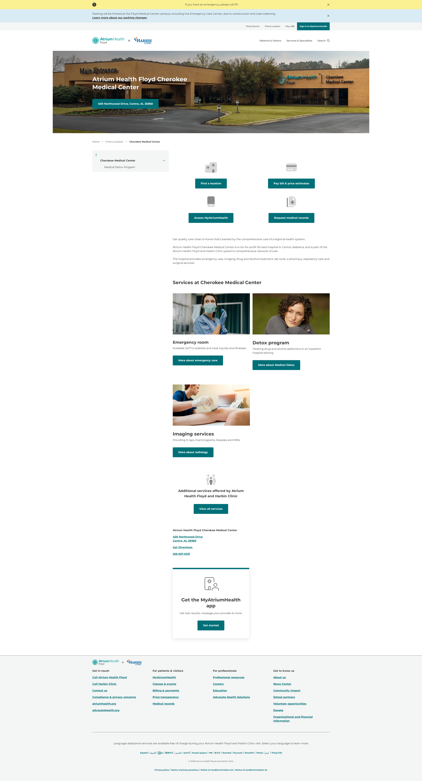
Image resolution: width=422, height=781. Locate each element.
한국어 (217, 753)
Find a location (211, 183)
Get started (211, 625)
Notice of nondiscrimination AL (251, 770)
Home (95, 141)
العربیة (153, 753)
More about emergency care (197, 360)
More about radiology (193, 452)
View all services (211, 508)
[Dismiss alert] (328, 5)
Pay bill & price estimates (291, 183)
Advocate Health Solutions (231, 697)
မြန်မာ (160, 753)
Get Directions (183, 547)
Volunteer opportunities (289, 703)
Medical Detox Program (119, 167)
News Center (282, 684)
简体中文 (169, 753)
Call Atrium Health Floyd (109, 677)
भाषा (210, 753)
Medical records (164, 703)
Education (220, 690)
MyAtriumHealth (164, 677)
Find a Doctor (253, 26)
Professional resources (228, 677)
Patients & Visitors (270, 40)
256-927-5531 (181, 554)
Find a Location (272, 26)
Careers (218, 684)
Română (227, 753)
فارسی (178, 753)
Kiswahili (249, 753)
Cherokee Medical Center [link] (144, 141)
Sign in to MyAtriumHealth (313, 26)
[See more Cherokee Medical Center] (163, 160)
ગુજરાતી (186, 753)
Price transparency (166, 697)
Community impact (286, 690)
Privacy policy (162, 770)
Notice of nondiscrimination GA (217, 770)
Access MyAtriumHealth (211, 217)
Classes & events (164, 684)
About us (279, 677)
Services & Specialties (299, 40)
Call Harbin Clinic (104, 684)
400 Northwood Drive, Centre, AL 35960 (125, 103)
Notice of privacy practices (184, 770)
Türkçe (259, 753)
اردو (267, 753)
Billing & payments (166, 690)
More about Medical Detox (276, 365)
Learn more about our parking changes (119, 17)
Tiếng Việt (276, 753)
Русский (237, 753)
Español (144, 753)
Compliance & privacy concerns (114, 697)
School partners (284, 697)
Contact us (99, 690)
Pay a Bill (290, 26)
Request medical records (291, 217)
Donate (278, 710)
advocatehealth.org (105, 710)
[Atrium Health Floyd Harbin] (122, 40)
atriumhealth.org (104, 703)
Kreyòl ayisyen (199, 753)
